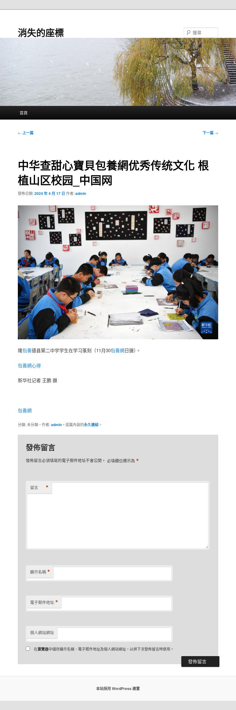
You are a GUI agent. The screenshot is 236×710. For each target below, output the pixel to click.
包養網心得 (29, 365)
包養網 (117, 350)
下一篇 (210, 132)
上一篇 (25, 132)
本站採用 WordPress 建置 (118, 688)
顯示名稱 (40, 572)
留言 (39, 487)
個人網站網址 (42, 632)
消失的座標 (41, 32)
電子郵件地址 (44, 602)
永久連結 (91, 424)
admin (80, 193)
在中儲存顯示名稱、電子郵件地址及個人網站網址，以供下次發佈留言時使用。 (104, 649)
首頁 (24, 112)
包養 (27, 350)
